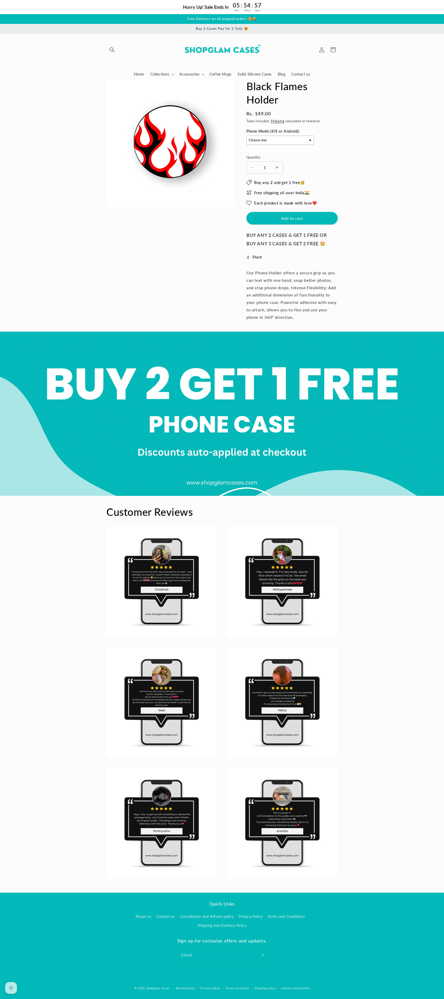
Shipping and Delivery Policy (222, 925)
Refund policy (185, 988)
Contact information (295, 988)
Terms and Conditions (286, 916)
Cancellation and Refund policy (207, 916)
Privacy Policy (250, 916)
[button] (112, 49)
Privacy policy (210, 988)
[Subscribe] (262, 955)
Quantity (253, 157)
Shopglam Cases (158, 988)
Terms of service (237, 988)
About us (143, 916)
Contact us (165, 916)
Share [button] (257, 257)
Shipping (277, 121)
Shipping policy (265, 988)
